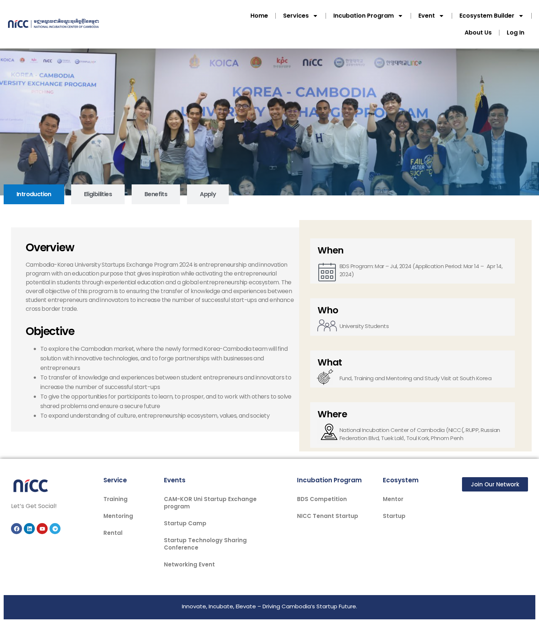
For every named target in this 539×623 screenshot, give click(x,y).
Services (296, 15)
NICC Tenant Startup (327, 516)
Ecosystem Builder (486, 15)
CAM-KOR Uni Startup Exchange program (210, 502)
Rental (112, 533)
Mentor (393, 499)
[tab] (34, 194)
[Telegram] (55, 528)
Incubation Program (363, 15)
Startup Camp (185, 523)
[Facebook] (16, 528)
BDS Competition (322, 499)
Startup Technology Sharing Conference (205, 543)
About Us (478, 32)
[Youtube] (42, 528)
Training (115, 499)
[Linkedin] (29, 528)
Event (426, 15)
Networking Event (189, 564)
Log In (515, 32)
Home (259, 15)
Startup (394, 516)
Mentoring (118, 516)
